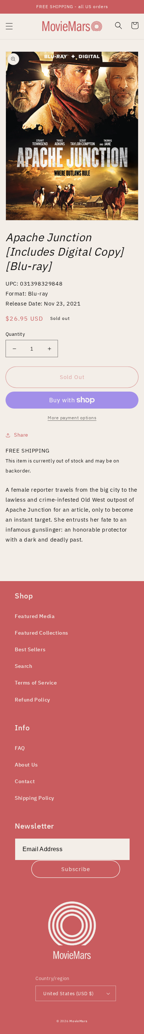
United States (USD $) (68, 993)
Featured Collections (41, 632)
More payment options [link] (72, 417)
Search (23, 666)
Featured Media (35, 616)
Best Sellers (30, 649)
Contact (25, 781)
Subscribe (75, 869)
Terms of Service (36, 682)
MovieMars (78, 1021)
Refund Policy (32, 699)
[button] (9, 26)
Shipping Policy (34, 798)
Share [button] (21, 434)
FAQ (20, 748)
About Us (26, 764)
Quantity (15, 334)
